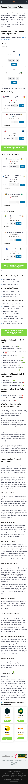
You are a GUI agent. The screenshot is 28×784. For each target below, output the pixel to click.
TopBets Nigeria (14, 773)
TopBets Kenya (7, 773)
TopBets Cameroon (22, 775)
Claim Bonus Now (7, 739)
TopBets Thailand (7, 779)
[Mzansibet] (20, 713)
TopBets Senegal (13, 776)
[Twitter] (16, 764)
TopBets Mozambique (22, 776)
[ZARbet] (7, 713)
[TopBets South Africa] (14, 2)
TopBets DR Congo (13, 778)
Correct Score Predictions (12, 271)
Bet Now (14, 64)
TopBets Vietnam (22, 778)
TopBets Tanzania (5, 775)
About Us (22, 779)
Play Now (7, 720)
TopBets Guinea (5, 776)
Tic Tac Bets (21, 732)
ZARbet (7, 715)
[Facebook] (12, 764)
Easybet (7, 732)
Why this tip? (7, 108)
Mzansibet (20, 715)
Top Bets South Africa (17, 771)
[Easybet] (7, 730)
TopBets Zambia (6, 778)
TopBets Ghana (21, 773)
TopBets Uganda (14, 775)
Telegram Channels (15, 779)
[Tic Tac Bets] (20, 730)
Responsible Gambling (14, 781)
